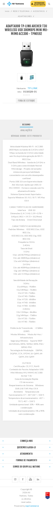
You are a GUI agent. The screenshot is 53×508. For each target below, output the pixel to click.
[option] (21, 77)
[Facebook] (23, 479)
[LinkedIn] (38, 479)
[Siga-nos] (15, 479)
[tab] (26, 124)
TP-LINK (32, 88)
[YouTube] (30, 479)
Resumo (26, 124)
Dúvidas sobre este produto (26, 136)
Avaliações (26, 130)
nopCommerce (32, 506)
